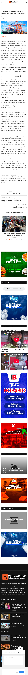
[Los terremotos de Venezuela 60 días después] (5, 625)
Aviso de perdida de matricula (14, 519)
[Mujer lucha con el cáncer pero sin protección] (5, 617)
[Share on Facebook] (11, 193)
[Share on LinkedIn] (14, 193)
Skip (17, 672)
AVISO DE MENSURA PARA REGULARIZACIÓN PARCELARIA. (13, 469)
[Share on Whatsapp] (17, 193)
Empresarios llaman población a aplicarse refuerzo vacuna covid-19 (14, 234)
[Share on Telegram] (19, 193)
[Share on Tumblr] (16, 193)
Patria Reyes (4, 36)
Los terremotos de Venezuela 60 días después (18, 624)
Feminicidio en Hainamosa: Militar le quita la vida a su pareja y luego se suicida (18, 637)
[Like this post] (8, 193)
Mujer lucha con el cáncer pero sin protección (18, 615)
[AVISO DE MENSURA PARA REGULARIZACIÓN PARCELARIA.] (14, 465)
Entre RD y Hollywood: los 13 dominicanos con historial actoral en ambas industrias (18, 606)
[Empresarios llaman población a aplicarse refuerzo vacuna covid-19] (14, 224)
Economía (3, 9)
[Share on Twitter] (13, 193)
